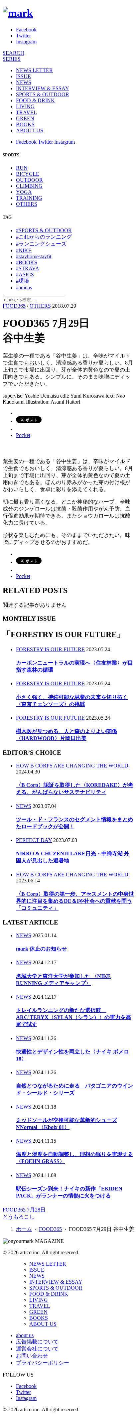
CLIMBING (29, 186)
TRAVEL (26, 112)
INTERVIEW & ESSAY (42, 88)
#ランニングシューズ (41, 244)
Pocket (23, 435)
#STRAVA (27, 268)
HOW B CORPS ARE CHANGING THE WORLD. (73, 765)
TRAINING (29, 198)
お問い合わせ (32, 1356)
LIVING (25, 106)
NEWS (23, 82)
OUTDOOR (29, 180)
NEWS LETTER (34, 70)
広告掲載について (37, 1341)
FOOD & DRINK (35, 100)
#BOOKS (26, 262)
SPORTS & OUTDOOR (42, 94)
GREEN (25, 118)
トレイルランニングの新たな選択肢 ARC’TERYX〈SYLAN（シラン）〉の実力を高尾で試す (73, 1017)
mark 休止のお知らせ (41, 949)
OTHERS (26, 204)
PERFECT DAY (34, 840)
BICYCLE (27, 174)
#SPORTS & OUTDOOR (44, 230)
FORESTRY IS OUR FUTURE (50, 649)
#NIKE (24, 250)
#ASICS (25, 274)
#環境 (22, 281)
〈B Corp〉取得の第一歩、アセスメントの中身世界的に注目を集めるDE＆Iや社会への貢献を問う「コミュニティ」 (75, 901)
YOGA (24, 192)
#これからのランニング (44, 237)
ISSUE (23, 76)
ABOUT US (29, 130)
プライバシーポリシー (42, 1363)
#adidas (24, 287)
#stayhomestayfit (33, 256)
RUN (22, 168)
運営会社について (37, 1349)
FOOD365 (14, 306)
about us (25, 1335)
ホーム (24, 1229)
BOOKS (25, 124)
